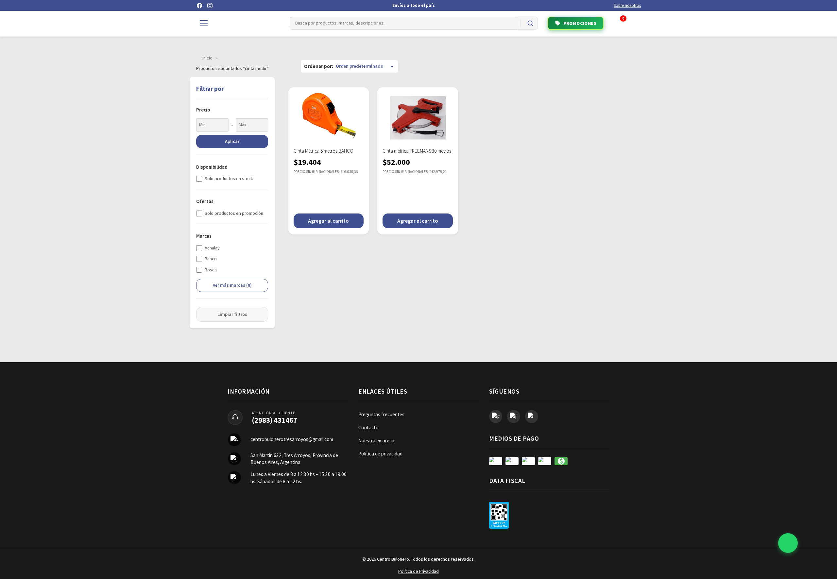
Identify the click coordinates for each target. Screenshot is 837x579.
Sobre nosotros (627, 5)
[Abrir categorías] (203, 23)
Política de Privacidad (418, 571)
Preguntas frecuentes (381, 414)
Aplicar (232, 141)
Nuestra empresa (376, 440)
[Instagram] (210, 5)
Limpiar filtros (232, 314)
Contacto (368, 427)
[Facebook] (199, 5)
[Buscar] (530, 23)
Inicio (207, 58)
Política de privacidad (380, 454)
